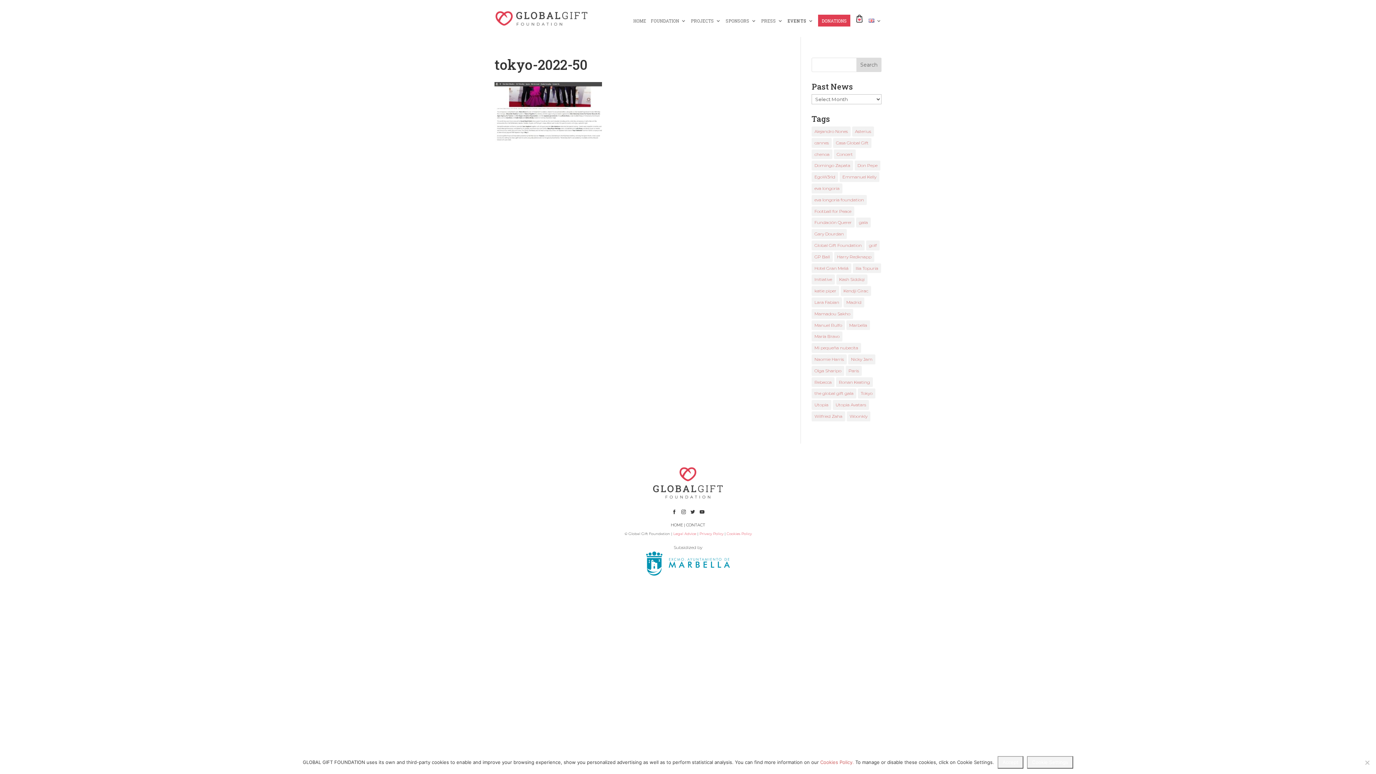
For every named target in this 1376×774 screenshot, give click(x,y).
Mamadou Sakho (832, 313)
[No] (1367, 762)
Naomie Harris (829, 359)
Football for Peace (832, 211)
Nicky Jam (862, 359)
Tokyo (867, 393)
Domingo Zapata (832, 165)
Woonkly (859, 416)
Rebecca (823, 382)
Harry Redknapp (854, 256)
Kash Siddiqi (852, 279)
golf (873, 245)
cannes (821, 142)
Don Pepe (867, 165)
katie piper (825, 290)
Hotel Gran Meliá (831, 268)
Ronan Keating (854, 382)
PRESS (768, 21)
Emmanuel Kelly (859, 177)
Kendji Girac (856, 290)
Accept (1010, 762)
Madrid (853, 302)
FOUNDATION (665, 21)
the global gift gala (834, 393)
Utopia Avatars (851, 404)
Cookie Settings (1050, 762)
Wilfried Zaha (828, 416)
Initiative (823, 279)
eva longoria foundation (839, 199)
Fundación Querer (833, 222)
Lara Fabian (826, 302)
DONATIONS (834, 21)
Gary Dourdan (829, 233)
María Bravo (827, 336)
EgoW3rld (824, 177)
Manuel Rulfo (828, 325)
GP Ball (822, 256)
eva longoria (827, 188)
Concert (845, 154)
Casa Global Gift (852, 142)
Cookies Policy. (837, 762)
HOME (639, 21)
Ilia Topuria (867, 268)
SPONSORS (737, 21)
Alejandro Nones (831, 131)
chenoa (822, 154)
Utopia (821, 404)
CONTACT (695, 524)
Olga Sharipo (827, 370)
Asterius (863, 131)
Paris (854, 370)
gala (863, 222)
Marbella (858, 325)
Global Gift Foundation (838, 245)
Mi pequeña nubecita (836, 347)
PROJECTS (702, 21)
